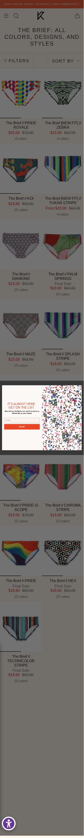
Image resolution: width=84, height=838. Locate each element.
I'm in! (22, 427)
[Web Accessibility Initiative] (8, 823)
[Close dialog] (79, 388)
